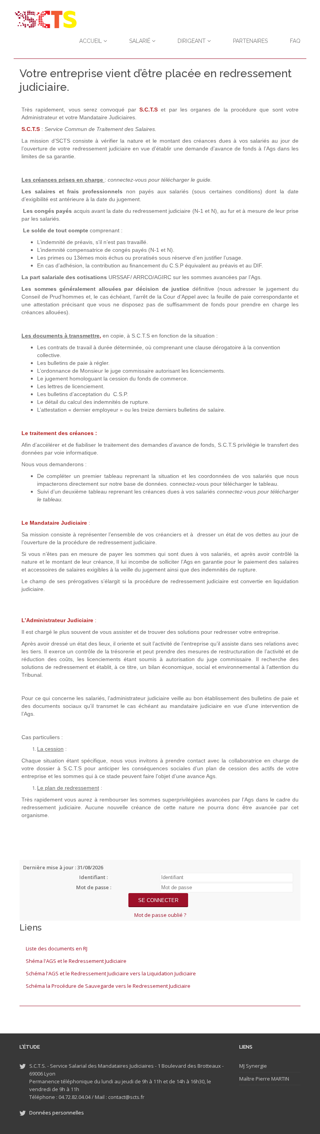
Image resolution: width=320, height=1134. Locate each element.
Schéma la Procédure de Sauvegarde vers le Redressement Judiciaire (108, 985)
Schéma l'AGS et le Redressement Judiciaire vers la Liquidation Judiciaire (111, 973)
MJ (242, 1065)
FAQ (295, 41)
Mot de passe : (93, 887)
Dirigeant (192, 41)
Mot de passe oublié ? (160, 914)
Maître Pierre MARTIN (264, 1078)
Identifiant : (93, 877)
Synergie (256, 1065)
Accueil (91, 41)
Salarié (140, 41)
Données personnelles (56, 1112)
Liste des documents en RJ (56, 948)
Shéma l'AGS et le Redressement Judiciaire (76, 960)
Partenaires (250, 41)
